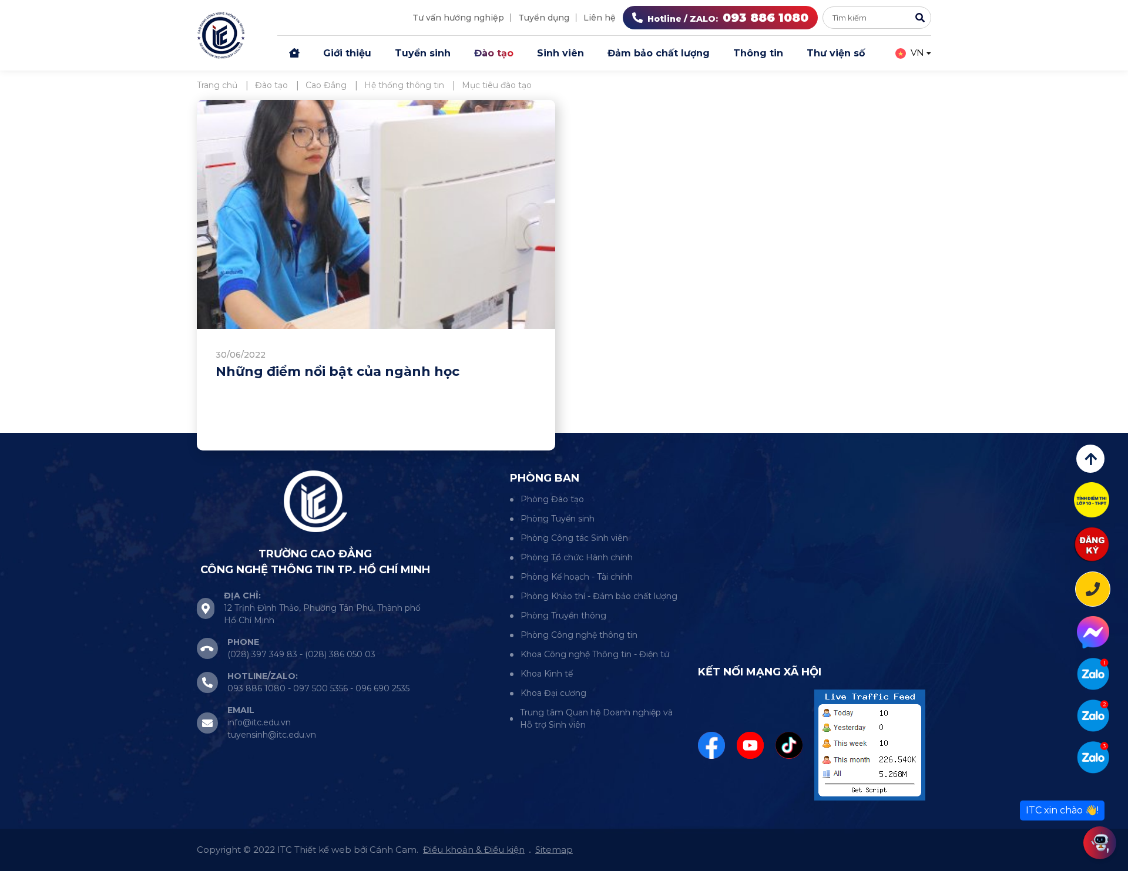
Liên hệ (599, 17)
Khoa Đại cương (553, 693)
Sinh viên (560, 53)
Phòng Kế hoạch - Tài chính (577, 576)
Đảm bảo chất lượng (658, 53)
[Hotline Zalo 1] (1093, 674)
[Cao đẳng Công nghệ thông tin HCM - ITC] (1093, 716)
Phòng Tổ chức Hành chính (577, 557)
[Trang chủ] (294, 53)
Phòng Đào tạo (552, 499)
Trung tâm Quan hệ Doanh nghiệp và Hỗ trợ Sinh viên (596, 718)
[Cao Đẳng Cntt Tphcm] (1093, 757)
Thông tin (758, 53)
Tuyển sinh (423, 53)
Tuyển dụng (543, 17)
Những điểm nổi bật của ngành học (337, 371)
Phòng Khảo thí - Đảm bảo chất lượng (599, 596)
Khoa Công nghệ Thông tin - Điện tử (595, 654)
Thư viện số (836, 53)
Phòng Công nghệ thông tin (579, 635)
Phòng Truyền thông (563, 615)
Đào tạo (493, 53)
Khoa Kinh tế (547, 673)
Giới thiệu (347, 53)
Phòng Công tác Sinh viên (574, 538)
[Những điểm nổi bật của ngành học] (376, 214)
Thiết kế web (322, 849)
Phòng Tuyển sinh (558, 518)
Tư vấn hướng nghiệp (458, 17)
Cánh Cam (393, 849)
